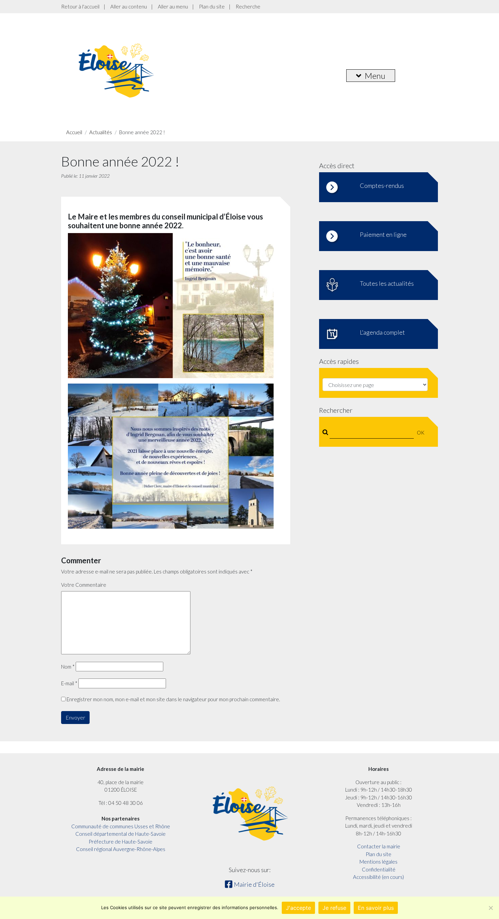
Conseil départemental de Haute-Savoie (120, 834)
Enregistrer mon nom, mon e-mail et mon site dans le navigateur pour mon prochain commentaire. (173, 699)
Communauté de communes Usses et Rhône (120, 826)
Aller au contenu (128, 6)
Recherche (248, 6)
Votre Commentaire (83, 585)
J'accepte (298, 907)
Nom (68, 667)
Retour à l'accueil (80, 6)
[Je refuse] (490, 907)
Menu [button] (375, 76)
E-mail (69, 683)
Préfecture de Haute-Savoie (120, 841)
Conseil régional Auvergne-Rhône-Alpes (120, 849)
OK (420, 432)
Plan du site (212, 6)
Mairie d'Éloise (254, 884)
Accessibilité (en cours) (378, 877)
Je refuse (334, 907)
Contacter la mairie (378, 846)
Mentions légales (378, 862)
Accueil (74, 132)
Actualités (100, 132)
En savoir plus (376, 907)
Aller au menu (173, 6)
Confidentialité (378, 869)
